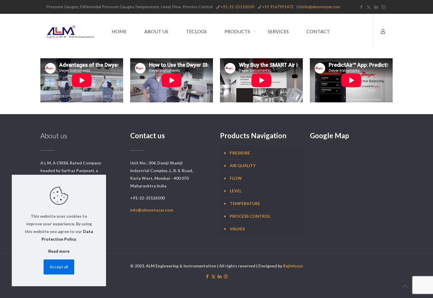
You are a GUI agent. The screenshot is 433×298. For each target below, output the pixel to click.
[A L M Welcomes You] (70, 31)
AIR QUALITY (243, 165)
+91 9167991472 (278, 6)
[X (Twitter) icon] (368, 6)
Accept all (59, 266)
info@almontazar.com (320, 6)
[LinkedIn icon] (376, 6)
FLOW (236, 178)
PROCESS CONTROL (250, 216)
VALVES (237, 228)
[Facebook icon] (361, 6)
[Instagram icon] (383, 6)
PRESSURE (240, 152)
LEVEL (236, 190)
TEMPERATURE (245, 203)
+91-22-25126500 (237, 6)
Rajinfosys (293, 265)
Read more (59, 251)
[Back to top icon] (405, 286)
